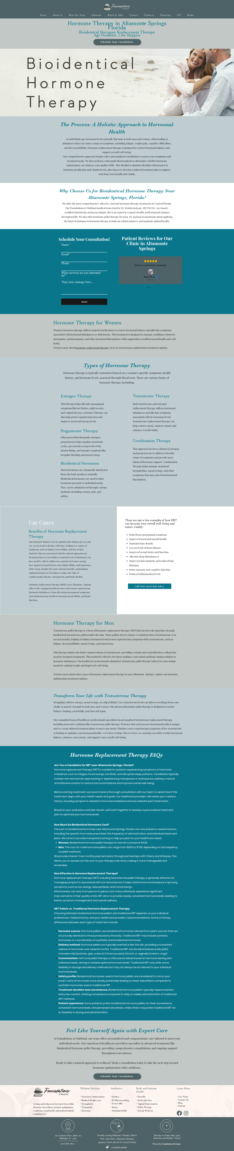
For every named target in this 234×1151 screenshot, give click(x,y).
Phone (65, 263)
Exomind (86, 1111)
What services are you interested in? (80, 274)
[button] (96, 15)
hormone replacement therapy (92, 347)
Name (65, 245)
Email (65, 254)
